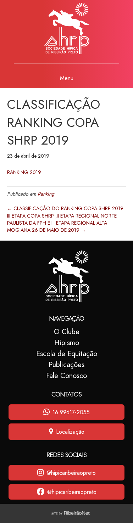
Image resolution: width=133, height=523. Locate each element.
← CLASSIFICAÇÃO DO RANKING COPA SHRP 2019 (65, 208)
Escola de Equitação (66, 354)
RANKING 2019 (24, 172)
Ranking (46, 193)
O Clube (66, 332)
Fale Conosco (66, 376)
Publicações (66, 365)
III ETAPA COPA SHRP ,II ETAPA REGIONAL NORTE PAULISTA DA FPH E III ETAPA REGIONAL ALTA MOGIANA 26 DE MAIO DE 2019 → (62, 223)
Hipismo (66, 343)
